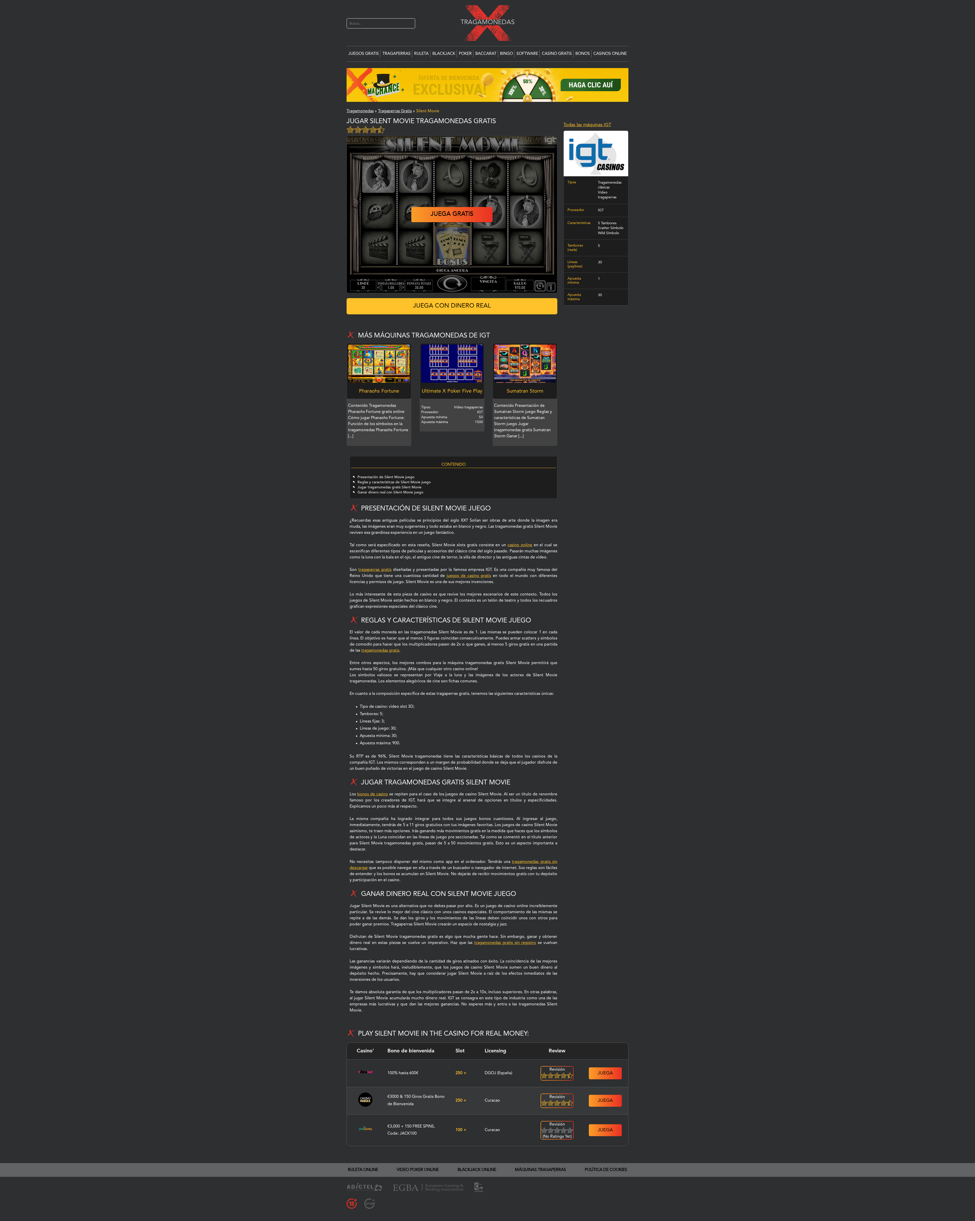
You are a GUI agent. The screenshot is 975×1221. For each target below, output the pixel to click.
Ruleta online (363, 1170)
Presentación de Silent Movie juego (386, 477)
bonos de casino (372, 794)
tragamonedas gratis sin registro (505, 943)
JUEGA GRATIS (452, 214)
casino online (520, 545)
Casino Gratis (557, 54)
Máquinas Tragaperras (540, 1170)
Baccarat (485, 54)
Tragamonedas (485, 22)
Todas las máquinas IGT (587, 125)
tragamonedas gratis (380, 651)
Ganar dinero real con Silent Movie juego (390, 492)
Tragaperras (396, 54)
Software (527, 54)
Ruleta (421, 54)
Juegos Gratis (363, 54)
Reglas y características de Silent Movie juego (394, 482)
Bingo (506, 54)
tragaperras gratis (375, 570)
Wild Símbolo (608, 233)
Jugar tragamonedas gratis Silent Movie (389, 487)
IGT (601, 210)
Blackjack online (477, 1170)
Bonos (582, 54)
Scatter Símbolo (610, 228)
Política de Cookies (606, 1170)
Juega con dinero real (452, 306)
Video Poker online (418, 1170)
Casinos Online (610, 54)
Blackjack (443, 54)
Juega (605, 1073)
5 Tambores (607, 223)
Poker (465, 54)
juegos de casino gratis (469, 576)
